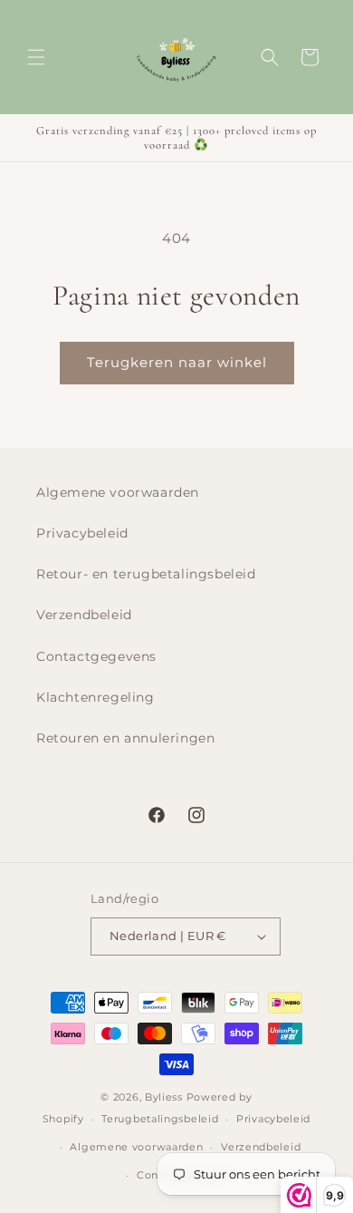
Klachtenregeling (95, 697)
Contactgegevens (96, 656)
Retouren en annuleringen (125, 738)
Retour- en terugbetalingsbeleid (146, 574)
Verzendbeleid (84, 614)
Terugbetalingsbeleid (159, 1118)
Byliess (164, 1097)
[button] (36, 57)
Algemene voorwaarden (117, 492)
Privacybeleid (82, 533)
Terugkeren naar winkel (177, 362)
